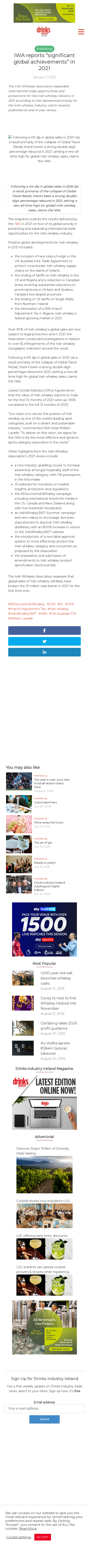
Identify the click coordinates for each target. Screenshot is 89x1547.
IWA (17, 224)
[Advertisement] (44, 709)
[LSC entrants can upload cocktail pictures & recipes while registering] (44, 1285)
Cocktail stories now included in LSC (43, 1201)
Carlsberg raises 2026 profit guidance (59, 1025)
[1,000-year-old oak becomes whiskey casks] (26, 978)
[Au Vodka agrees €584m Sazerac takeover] (26, 1048)
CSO (52, 604)
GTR (70, 604)
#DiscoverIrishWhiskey (27, 604)
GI (61, 604)
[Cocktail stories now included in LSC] (44, 1216)
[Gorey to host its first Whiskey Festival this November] (26, 1003)
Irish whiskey (59, 609)
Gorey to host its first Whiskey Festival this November (58, 1003)
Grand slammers (45, 802)
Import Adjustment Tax (28, 609)
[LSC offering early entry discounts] (44, 1248)
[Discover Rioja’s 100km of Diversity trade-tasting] (44, 1174)
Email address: (44, 1402)
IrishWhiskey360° (23, 614)
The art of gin (43, 842)
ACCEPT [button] (42, 1537)
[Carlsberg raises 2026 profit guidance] (26, 1028)
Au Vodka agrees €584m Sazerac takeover (55, 1048)
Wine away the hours (48, 822)
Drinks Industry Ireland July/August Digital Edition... (49, 886)
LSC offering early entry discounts (41, 1236)
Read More (28, 1529)
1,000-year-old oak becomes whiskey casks (57, 978)
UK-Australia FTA (63, 614)
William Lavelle (21, 618)
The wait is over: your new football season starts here (52, 783)
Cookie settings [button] (18, 1537)
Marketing (44, 49)
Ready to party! (45, 862)
